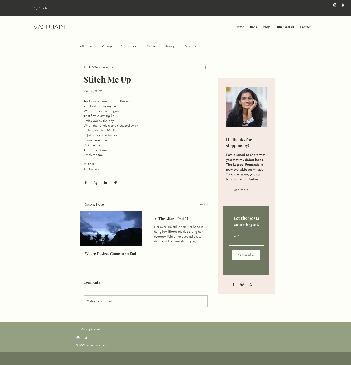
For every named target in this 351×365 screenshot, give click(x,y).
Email (233, 236)
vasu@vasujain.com (88, 329)
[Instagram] (335, 5)
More (189, 46)
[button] (253, 27)
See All (203, 204)
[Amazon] (343, 5)
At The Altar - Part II (171, 218)
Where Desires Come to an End (110, 253)
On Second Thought (162, 46)
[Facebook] (233, 284)
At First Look (130, 46)
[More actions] (205, 67)
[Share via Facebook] (86, 183)
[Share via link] (115, 183)
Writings (107, 46)
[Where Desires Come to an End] (111, 228)
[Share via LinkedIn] (105, 183)
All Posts (86, 46)
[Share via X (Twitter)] (96, 183)
